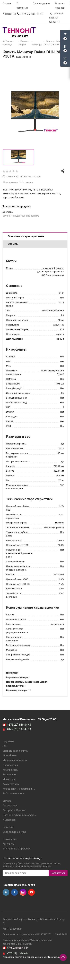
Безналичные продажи (16, 848)
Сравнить (28, 182)
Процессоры (10, 765)
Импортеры (9, 819)
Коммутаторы (11, 784)
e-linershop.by (53, 957)
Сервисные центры (14, 831)
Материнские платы (15, 760)
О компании (10, 839)
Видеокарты (10, 774)
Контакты (8, 843)
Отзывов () (12, 176)
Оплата (7, 800)
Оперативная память (15, 750)
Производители (41, 3)
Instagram (23, 892)
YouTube (31, 892)
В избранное (11, 182)
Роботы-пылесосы (14, 793)
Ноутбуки (8, 741)
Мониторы (9, 779)
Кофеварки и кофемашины (19, 788)
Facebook (14, 892)
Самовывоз (10, 805)
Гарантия (8, 827)
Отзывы (7, 3)
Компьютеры (10, 769)
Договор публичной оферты (20, 815)
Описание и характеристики (26, 236)
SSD (5, 746)
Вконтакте (6, 892)
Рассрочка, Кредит (14, 810)
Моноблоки (10, 755)
